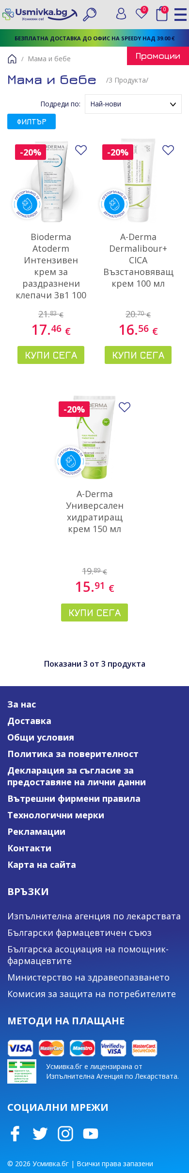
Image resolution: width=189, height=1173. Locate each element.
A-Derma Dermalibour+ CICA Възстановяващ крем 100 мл (138, 260)
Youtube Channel (90, 1133)
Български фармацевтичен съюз (79, 932)
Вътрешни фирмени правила (74, 798)
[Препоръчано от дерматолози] (51, 180)
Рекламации (36, 831)
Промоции (158, 56)
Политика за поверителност (73, 753)
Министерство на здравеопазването (88, 977)
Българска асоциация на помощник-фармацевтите (88, 954)
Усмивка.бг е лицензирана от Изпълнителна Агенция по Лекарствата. (112, 1071)
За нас (21, 704)
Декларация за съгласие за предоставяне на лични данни (76, 776)
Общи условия (40, 737)
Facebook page (15, 1133)
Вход (121, 13)
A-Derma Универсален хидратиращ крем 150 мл (95, 511)
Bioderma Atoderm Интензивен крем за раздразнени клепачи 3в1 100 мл (51, 271)
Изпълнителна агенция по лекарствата (94, 916)
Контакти (29, 848)
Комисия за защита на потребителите (91, 994)
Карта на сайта (41, 864)
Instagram (65, 1133)
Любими (146, 11)
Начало (12, 59)
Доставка (29, 720)
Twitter (40, 1133)
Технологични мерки (55, 815)
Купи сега (51, 355)
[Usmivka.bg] (40, 14)
